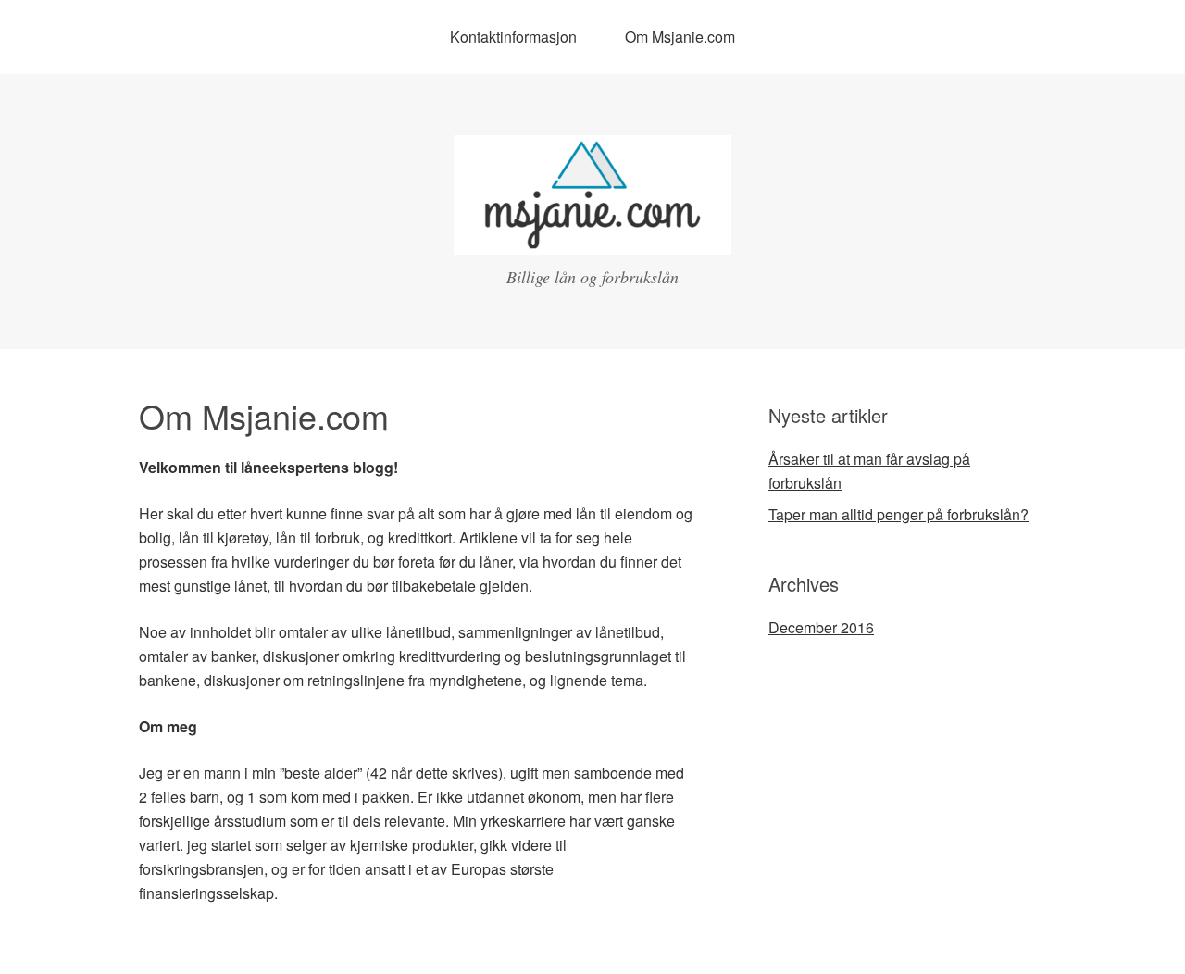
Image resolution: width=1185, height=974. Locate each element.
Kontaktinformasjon (513, 36)
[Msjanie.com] (592, 237)
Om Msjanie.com (680, 36)
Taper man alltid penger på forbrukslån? (898, 514)
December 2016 (821, 627)
